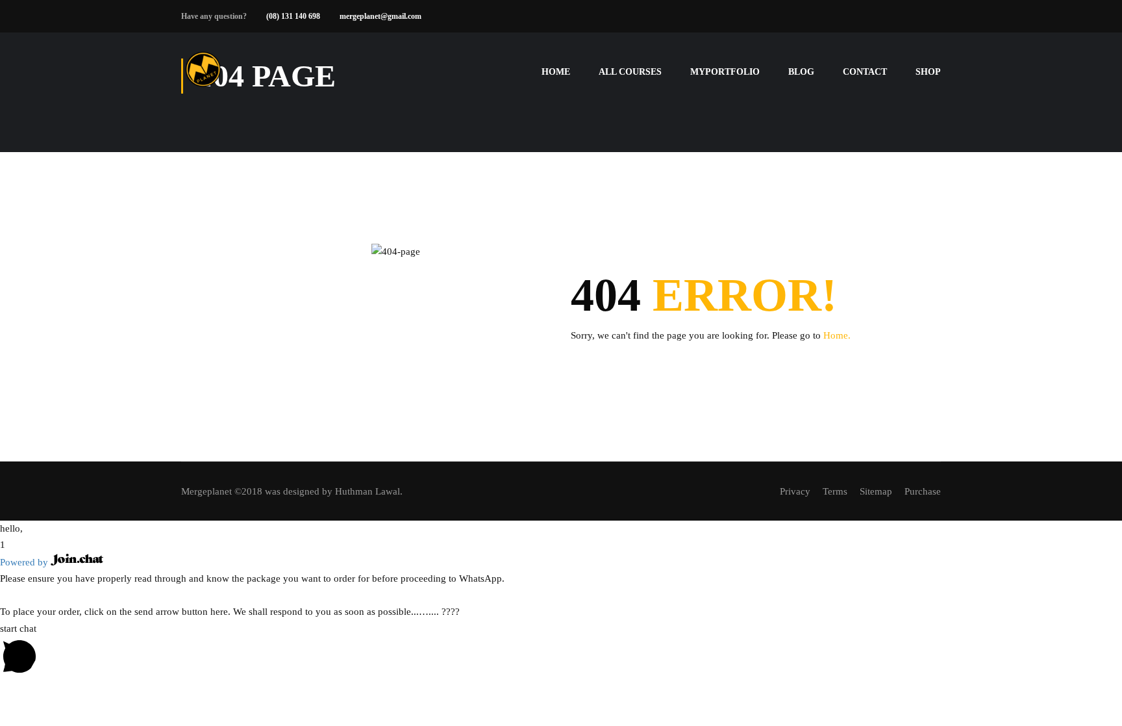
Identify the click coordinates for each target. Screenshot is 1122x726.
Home (556, 72)
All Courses (630, 72)
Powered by (25, 562)
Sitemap (876, 491)
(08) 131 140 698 (293, 16)
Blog (801, 72)
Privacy (795, 491)
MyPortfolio (725, 72)
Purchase (922, 491)
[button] (561, 529)
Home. (837, 335)
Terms (835, 491)
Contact (865, 72)
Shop (928, 72)
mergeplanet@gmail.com (380, 16)
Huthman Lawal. (369, 491)
